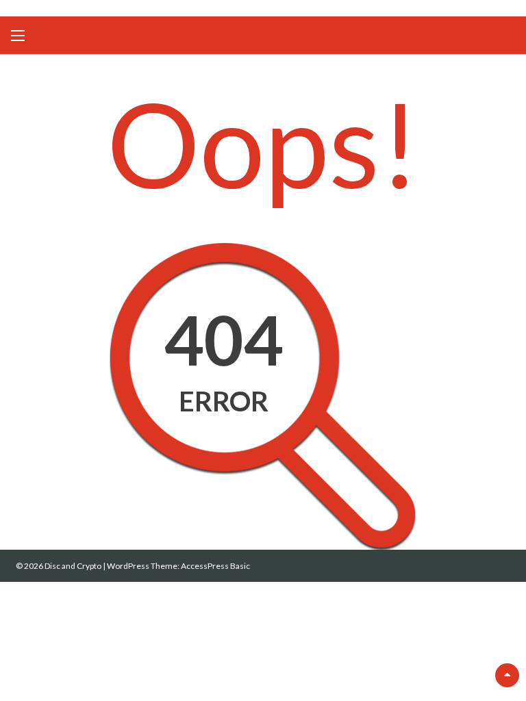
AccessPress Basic (215, 566)
